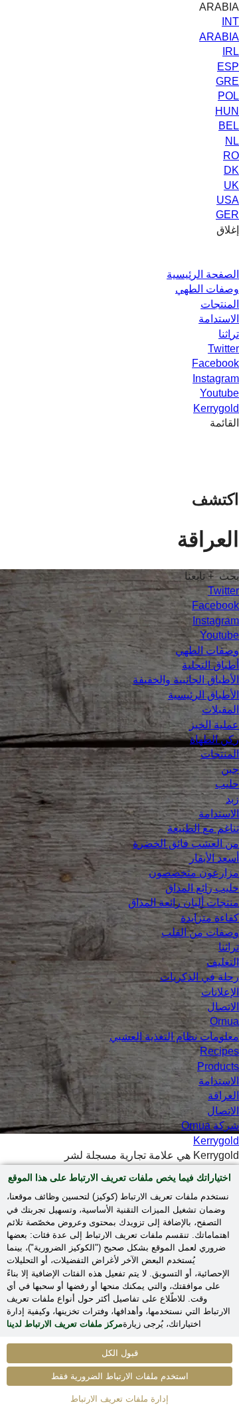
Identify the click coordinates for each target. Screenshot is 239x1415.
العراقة (223, 1095)
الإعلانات (220, 992)
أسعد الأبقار (214, 858)
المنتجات (219, 304)
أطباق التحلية (210, 665)
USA (227, 200)
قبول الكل (120, 1353)
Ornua (224, 1021)
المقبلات (220, 709)
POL (228, 95)
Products (218, 1066)
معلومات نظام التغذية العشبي (174, 1036)
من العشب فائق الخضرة (186, 843)
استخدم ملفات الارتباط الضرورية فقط (120, 1376)
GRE (227, 81)
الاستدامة (219, 318)
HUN (227, 111)
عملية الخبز (214, 724)
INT (230, 21)
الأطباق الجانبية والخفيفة (186, 679)
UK (231, 185)
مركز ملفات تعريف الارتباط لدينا (65, 1324)
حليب (227, 783)
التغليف (222, 962)
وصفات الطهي (207, 289)
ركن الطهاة (214, 739)
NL (232, 141)
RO (231, 155)
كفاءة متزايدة (210, 917)
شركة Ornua (210, 1125)
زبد (232, 799)
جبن (230, 769)
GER (227, 214)
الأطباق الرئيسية (203, 695)
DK (231, 170)
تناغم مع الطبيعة (203, 828)
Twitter (223, 348)
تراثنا (228, 334)
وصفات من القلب (200, 932)
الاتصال (223, 1006)
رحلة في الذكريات (199, 976)
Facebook (215, 363)
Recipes (219, 1051)
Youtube (219, 393)
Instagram (216, 378)
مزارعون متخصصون (194, 872)
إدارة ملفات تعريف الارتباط (119, 1399)
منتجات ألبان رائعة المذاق (183, 902)
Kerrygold (216, 408)
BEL (228, 125)
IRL (230, 51)
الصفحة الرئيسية (203, 274)
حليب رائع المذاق (202, 888)
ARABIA (219, 36)
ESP (228, 66)
